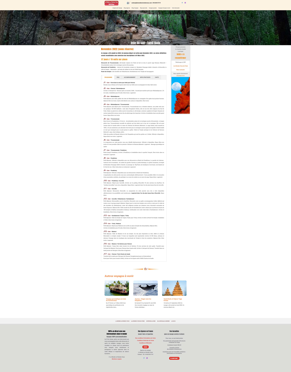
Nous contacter (180, 69)
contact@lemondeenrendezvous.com (141, 3)
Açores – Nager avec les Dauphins (143, 300)
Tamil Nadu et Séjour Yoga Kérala (173, 300)
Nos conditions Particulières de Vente (145, 338)
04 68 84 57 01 (157, 3)
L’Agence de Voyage (117, 8)
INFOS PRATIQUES (145, 77)
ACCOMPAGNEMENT (129, 77)
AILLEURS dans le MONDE (163, 321)
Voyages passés (153, 8)
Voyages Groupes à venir (164, 8)
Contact (145, 347)
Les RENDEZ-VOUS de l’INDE (138, 321)
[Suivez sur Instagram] (185, 3)
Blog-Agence (127, 8)
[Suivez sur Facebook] (182, 3)
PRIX (118, 77)
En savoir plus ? (174, 358)
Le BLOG (173, 321)
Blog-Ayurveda (143, 8)
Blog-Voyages (135, 8)
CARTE (157, 77)
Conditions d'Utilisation (145, 343)
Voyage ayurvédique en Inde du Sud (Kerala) (116, 300)
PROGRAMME (108, 77)
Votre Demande (175, 8)
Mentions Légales (117, 359)
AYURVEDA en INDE (151, 321)
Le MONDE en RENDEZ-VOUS (122, 321)
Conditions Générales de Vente (145, 340)
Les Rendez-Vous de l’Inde (180, 66)
